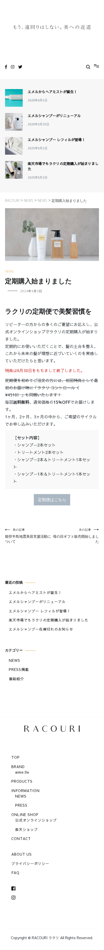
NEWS (9, 271)
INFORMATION (25, 790)
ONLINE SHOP (24, 814)
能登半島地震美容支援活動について (28, 536)
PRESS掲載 (19, 669)
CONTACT (21, 838)
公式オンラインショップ (36, 820)
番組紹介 (16, 678)
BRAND (18, 766)
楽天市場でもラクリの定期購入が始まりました (63, 166)
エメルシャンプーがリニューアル (54, 115)
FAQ (15, 872)
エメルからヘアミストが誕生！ (52, 91)
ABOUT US (21, 854)
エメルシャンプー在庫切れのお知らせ (41, 629)
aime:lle (22, 772)
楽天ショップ (26, 829)
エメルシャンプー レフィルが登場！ (56, 139)
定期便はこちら (52, 499)
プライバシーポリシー (30, 863)
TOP (15, 757)
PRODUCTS (22, 781)
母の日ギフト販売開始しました (76, 536)
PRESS (21, 805)
